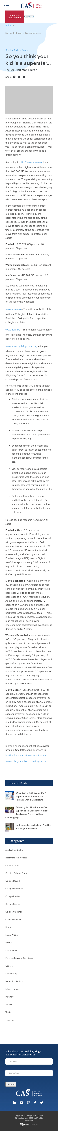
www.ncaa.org (13, 309)
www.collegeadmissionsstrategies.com (26, 761)
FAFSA (8, 942)
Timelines (10, 1020)
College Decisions (14, 888)
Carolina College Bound (16, 873)
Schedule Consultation (14, 17)
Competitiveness (13, 919)
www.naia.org (12, 329)
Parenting (10, 996)
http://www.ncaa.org (31, 162)
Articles (9, 25)
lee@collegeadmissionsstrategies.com (26, 755)
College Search (12, 904)
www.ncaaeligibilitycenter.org (21, 346)
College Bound (12, 881)
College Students (13, 912)
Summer (9, 1004)
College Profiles (12, 896)
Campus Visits (12, 865)
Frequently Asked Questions (19, 958)
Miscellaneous (12, 989)
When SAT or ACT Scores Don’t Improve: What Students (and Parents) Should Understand (31, 796)
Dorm (8, 927)
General (9, 966)
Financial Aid (11, 950)
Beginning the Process (16, 857)
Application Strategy (14, 850)
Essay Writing (11, 935)
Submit (11, 1084)
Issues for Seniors (14, 981)
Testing (8, 1012)
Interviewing (11, 973)
